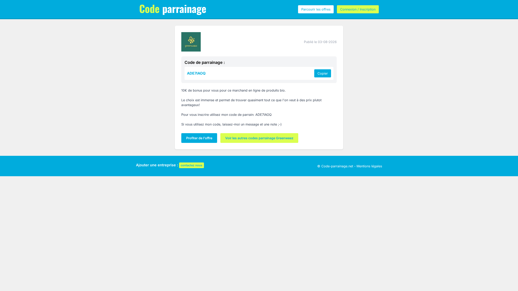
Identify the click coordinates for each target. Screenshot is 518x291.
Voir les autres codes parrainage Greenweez (259, 138)
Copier (322, 73)
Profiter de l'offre (199, 138)
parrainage (172, 8)
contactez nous (191, 165)
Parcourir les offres (315, 9)
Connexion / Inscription (358, 9)
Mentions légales (369, 166)
